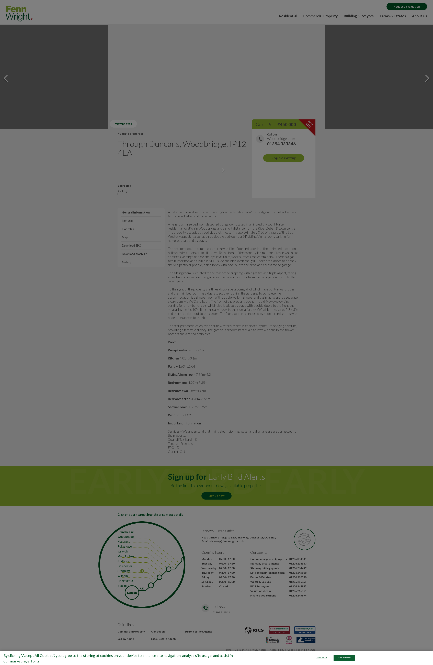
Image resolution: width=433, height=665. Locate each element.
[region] (216, 658)
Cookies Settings (321, 657)
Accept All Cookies (344, 657)
